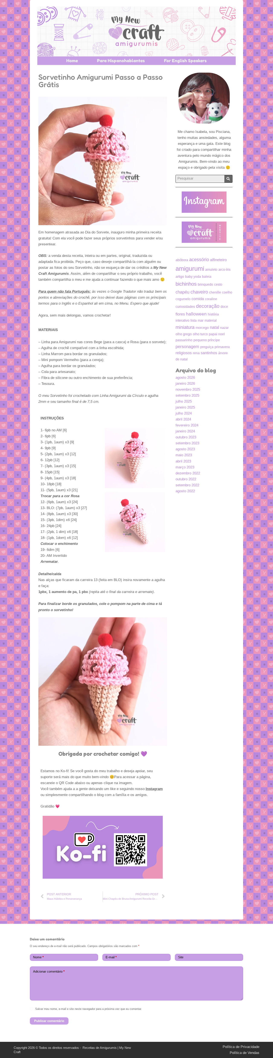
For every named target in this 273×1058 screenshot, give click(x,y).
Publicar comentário (49, 1021)
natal (214, 327)
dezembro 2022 (188, 473)
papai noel (217, 334)
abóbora (182, 260)
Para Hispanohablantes (121, 60)
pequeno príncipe (206, 340)
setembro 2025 (187, 395)
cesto (218, 284)
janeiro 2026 (185, 383)
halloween (196, 313)
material (211, 320)
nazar (224, 328)
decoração (207, 306)
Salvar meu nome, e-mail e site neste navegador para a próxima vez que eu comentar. (88, 1008)
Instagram (154, 789)
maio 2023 (184, 455)
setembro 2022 (187, 485)
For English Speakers (185, 60)
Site (180, 957)
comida (198, 299)
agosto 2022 (185, 491)
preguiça (206, 347)
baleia (206, 276)
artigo (180, 276)
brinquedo (205, 284)
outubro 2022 (186, 479)
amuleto (211, 269)
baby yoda (193, 276)
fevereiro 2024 (187, 425)
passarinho (184, 340)
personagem (187, 346)
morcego (202, 328)
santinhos (209, 353)
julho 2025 (184, 401)
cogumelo (183, 299)
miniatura (185, 327)
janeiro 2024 (185, 431)
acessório (199, 259)
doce (224, 306)
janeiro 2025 (185, 407)
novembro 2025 (188, 389)
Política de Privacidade (241, 1047)
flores (180, 314)
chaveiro (199, 292)
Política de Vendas (244, 1053)
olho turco (200, 334)
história (213, 314)
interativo (182, 320)
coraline (211, 299)
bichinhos (186, 284)
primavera (222, 347)
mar (200, 320)
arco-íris (224, 269)
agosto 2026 (185, 378)
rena (196, 353)
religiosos (184, 353)
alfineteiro (218, 260)
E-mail (111, 957)
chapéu (182, 292)
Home (72, 60)
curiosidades (185, 306)
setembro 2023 (187, 443)
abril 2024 (183, 419)
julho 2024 (184, 413)
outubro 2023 (186, 437)
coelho (227, 292)
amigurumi (190, 268)
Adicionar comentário (49, 971)
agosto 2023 (185, 449)
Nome (38, 957)
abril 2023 (183, 461)
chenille (215, 292)
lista (193, 320)
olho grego (184, 334)
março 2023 (185, 467)
